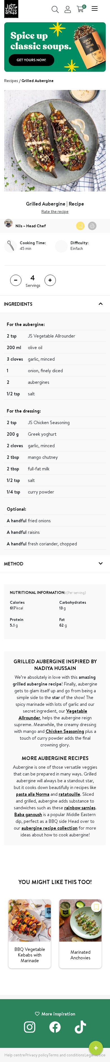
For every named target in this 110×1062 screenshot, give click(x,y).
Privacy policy (37, 1055)
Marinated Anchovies (81, 955)
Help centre (15, 1055)
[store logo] (11, 9)
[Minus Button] (15, 280)
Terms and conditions (66, 1055)
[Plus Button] (50, 280)
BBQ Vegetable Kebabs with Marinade (29, 955)
